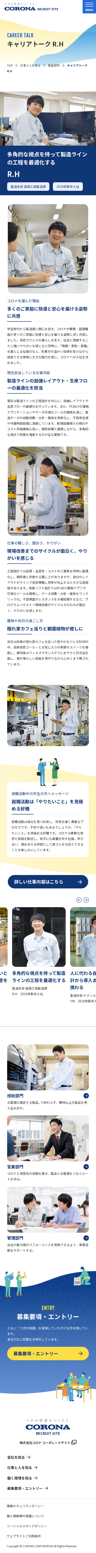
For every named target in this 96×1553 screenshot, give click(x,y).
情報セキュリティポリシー (25, 1506)
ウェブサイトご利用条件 (24, 1536)
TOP (10, 65)
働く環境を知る (19, 1478)
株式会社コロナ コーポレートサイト (45, 1442)
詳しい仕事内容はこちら (38, 881)
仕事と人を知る (30, 65)
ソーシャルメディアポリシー (27, 1526)
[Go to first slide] (86, 900)
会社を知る (16, 1457)
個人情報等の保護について (25, 1516)
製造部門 (54, 65)
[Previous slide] (79, 900)
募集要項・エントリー (35, 1353)
